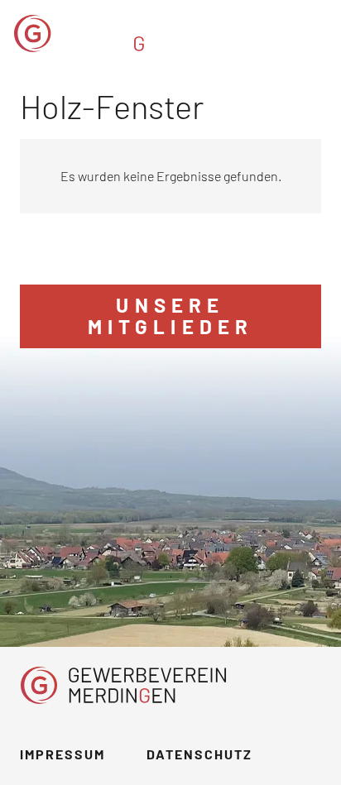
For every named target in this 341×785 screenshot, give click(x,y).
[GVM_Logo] (117, 33)
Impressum (62, 754)
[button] (318, 33)
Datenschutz (199, 754)
